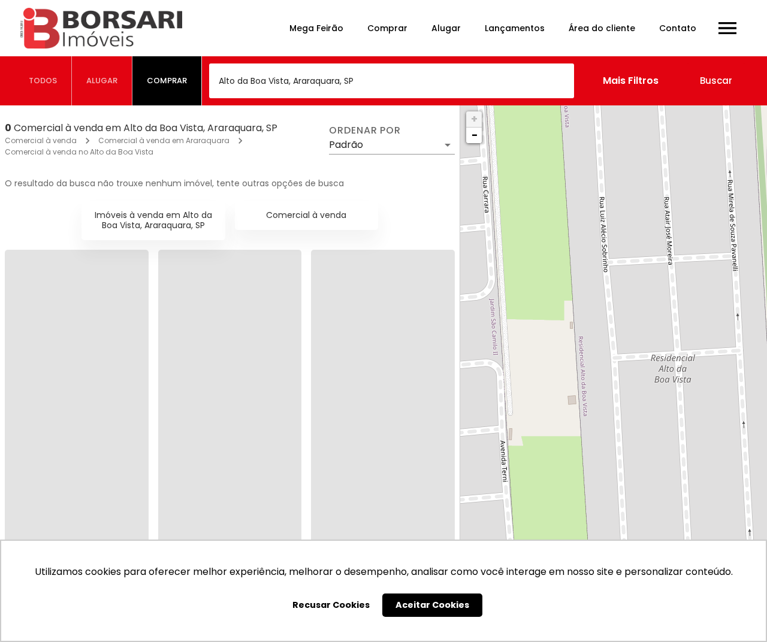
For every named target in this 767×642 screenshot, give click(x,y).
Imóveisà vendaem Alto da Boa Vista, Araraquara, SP (153, 220)
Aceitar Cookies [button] (432, 605)
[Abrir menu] (727, 28)
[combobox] (391, 80)
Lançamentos (515, 28)
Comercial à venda (41, 140)
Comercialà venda (306, 215)
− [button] (475, 135)
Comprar (387, 28)
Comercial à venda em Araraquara (164, 140)
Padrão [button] (346, 145)
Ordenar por (365, 130)
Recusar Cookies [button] (331, 605)
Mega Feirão (316, 28)
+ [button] (474, 118)
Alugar (446, 28)
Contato (677, 28)
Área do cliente (602, 28)
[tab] (43, 80)
